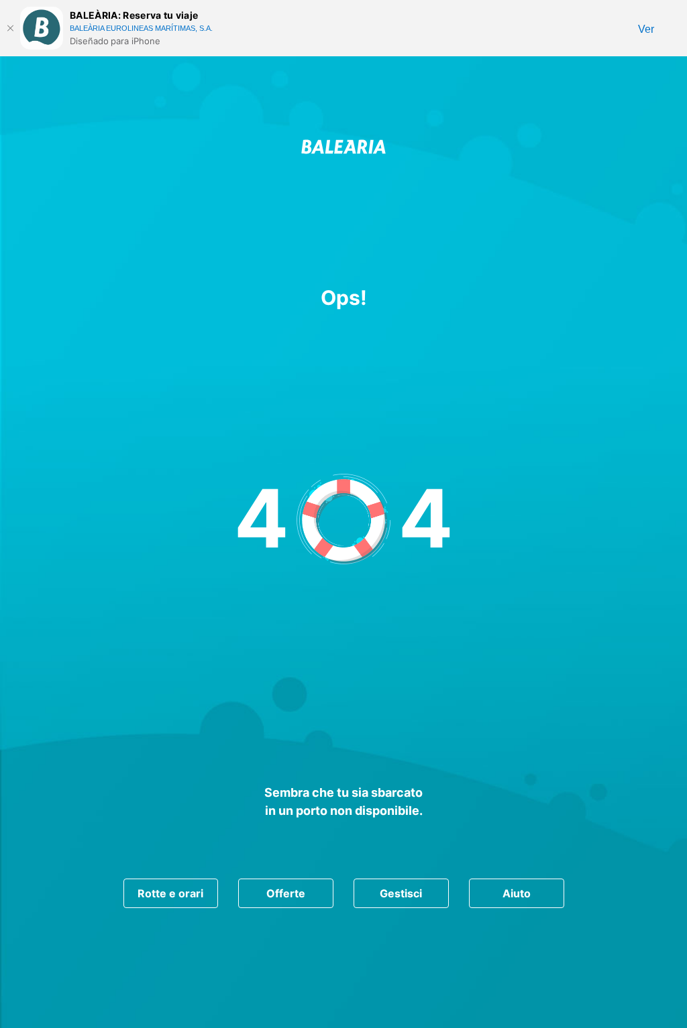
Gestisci (401, 893)
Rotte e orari (170, 893)
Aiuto (517, 893)
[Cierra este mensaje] (10, 28)
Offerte (285, 893)
